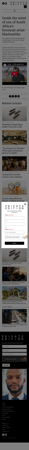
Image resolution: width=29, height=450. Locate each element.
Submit (14, 243)
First (6, 221)
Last (6, 227)
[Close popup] (25, 204)
